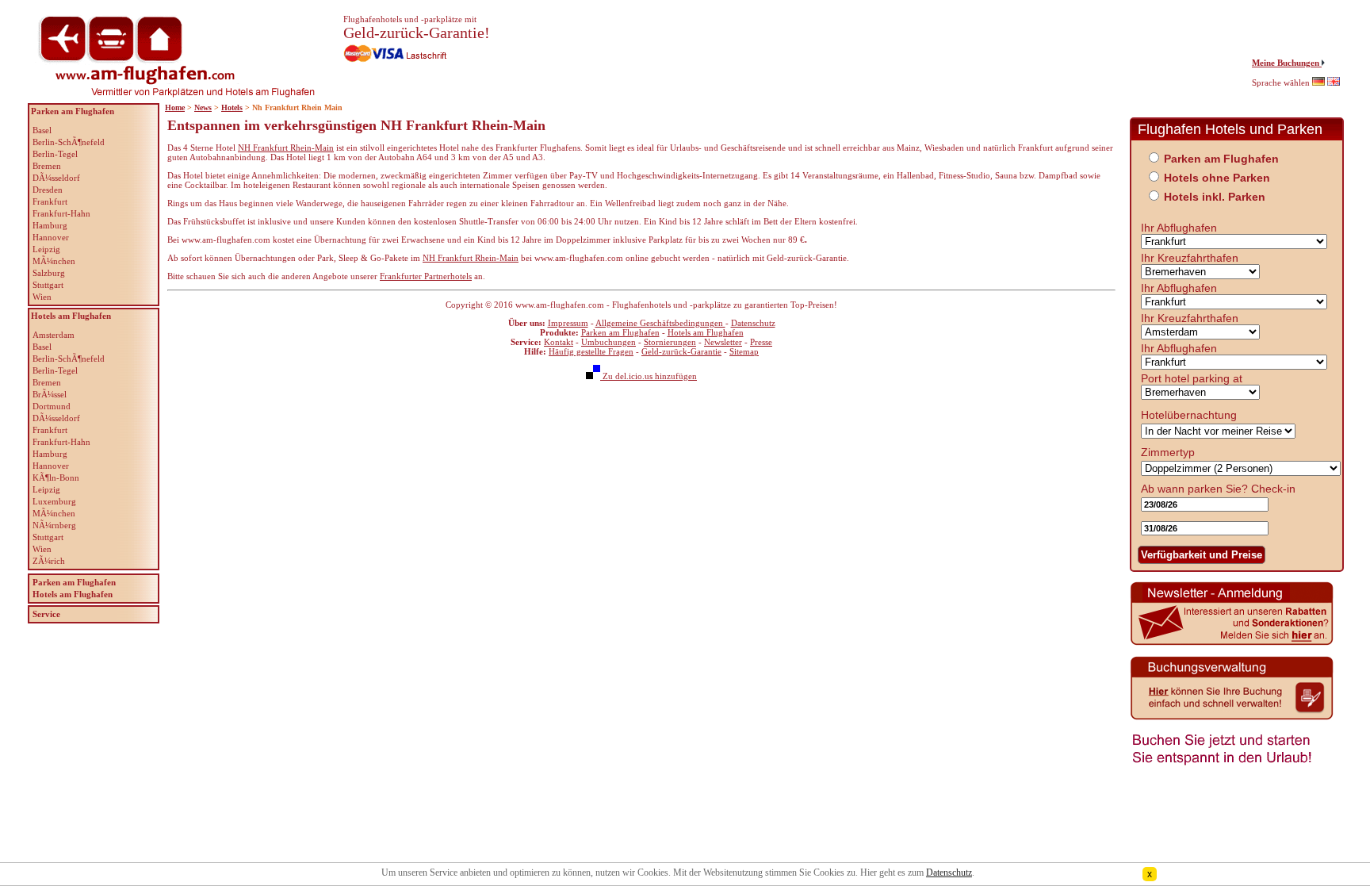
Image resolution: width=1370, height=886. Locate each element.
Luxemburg (54, 501)
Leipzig (46, 249)
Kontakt (558, 342)
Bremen (47, 166)
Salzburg (49, 273)
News (203, 107)
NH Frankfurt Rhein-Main (286, 147)
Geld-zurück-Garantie (681, 351)
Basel (42, 130)
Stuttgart (48, 285)
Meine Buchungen (1287, 62)
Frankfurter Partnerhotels (426, 276)
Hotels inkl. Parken (1214, 196)
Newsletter (723, 342)
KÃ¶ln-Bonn (56, 477)
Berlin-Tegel (55, 154)
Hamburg (50, 225)
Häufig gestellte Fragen (591, 351)
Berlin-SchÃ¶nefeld (69, 142)
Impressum (568, 323)
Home (175, 107)
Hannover (51, 237)
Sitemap (744, 351)
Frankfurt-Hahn (61, 213)
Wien (42, 296)
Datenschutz (753, 323)
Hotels (232, 107)
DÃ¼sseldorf (56, 177)
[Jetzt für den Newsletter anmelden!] (1232, 643)
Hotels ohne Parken (1217, 177)
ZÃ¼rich (49, 561)
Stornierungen (670, 342)
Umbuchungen (608, 342)
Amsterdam (54, 334)
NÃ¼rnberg (54, 525)
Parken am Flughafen (620, 332)
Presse (761, 342)
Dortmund (52, 406)
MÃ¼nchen (54, 261)
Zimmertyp (1168, 452)
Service (46, 614)
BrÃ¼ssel (50, 394)
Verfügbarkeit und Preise (1201, 555)
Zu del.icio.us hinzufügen (648, 376)
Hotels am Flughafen (706, 332)
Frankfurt (50, 201)
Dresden (48, 189)
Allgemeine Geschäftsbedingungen (660, 323)
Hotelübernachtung (1189, 414)
